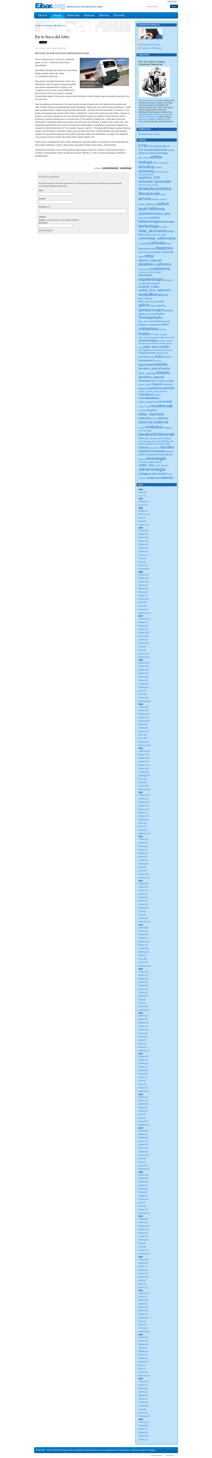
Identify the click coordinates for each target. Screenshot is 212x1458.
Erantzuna (43, 207)
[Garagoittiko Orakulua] (151, 33)
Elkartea (104, 15)
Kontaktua (170, 1455)
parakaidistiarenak (110, 168)
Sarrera (42, 15)
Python (152, 1450)
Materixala (73, 15)
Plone (142, 1450)
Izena (41, 190)
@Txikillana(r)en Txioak (149, 134)
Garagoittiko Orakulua (50, 25)
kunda (37, 76)
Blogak (57, 15)
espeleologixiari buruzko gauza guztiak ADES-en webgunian (155, 115)
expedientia (59, 59)
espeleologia (125, 168)
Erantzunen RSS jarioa (151, 48)
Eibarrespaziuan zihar (148, 100)
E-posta (42, 199)
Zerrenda (118, 15)
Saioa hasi (172, 1)
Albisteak (89, 15)
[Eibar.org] (50, 6)
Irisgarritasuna (156, 1455)
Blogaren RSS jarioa (150, 44)
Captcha (42, 217)
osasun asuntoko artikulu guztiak (156, 119)
